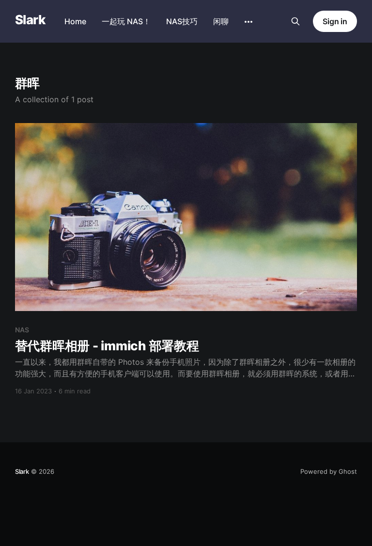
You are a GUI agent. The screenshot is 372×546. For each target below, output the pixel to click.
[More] (248, 22)
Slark (30, 20)
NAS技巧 (182, 21)
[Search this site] (295, 21)
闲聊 (221, 21)
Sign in (335, 21)
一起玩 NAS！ (126, 21)
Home (75, 21)
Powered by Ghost (328, 471)
